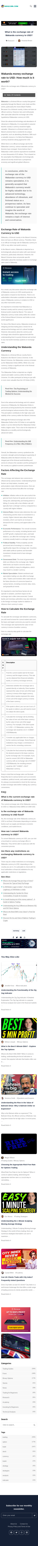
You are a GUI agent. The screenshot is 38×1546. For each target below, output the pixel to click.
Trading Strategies (21, 1216)
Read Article (5, 1010)
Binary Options (23, 1042)
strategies (19, 1471)
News (19, 1388)
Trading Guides (7, 1161)
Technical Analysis (19, 1412)
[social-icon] (11, 1532)
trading (19, 1437)
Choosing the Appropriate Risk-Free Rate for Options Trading (18, 1166)
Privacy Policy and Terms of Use (19, 1526)
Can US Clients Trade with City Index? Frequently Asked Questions (17, 1278)
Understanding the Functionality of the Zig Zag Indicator (18, 991)
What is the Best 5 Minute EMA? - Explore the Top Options (18, 1047)
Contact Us (24, 1524)
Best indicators (22, 986)
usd (23, 931)
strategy (19, 1466)
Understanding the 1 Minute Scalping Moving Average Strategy (16, 1222)
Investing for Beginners (19, 1407)
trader (19, 1461)
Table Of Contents (14, 95)
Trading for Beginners (19, 1393)
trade (19, 1447)
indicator (19, 1480)
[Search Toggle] (31, 6)
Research (11, 41)
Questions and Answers (26, 1098)
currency (16, 931)
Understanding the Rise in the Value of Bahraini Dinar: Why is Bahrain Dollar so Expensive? (18, 1106)
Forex (19, 1373)
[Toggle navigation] (35, 6)
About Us (13, 1524)
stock (19, 1451)
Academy (19, 1273)
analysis (19, 1475)
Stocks (19, 1383)
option (19, 1442)
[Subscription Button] (34, 1515)
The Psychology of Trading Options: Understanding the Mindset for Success (18, 391)
